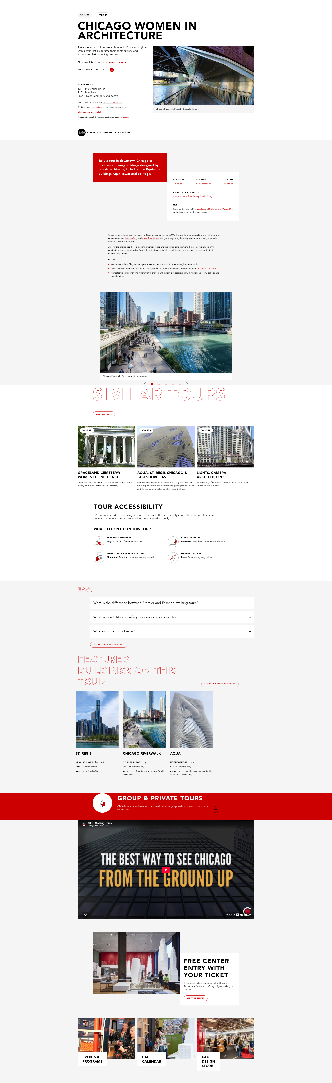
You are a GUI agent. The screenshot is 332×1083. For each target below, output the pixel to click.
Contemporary (180, 196)
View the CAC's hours (208, 268)
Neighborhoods (203, 183)
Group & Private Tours (112, 102)
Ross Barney (193, 196)
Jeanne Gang (131, 238)
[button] (112, 70)
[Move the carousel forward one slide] (186, 383)
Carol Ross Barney (150, 238)
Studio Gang (206, 196)
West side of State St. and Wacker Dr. (214, 209)
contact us (123, 117)
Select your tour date (91, 69)
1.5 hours (177, 183)
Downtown (228, 183)
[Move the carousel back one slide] (145, 383)
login (98, 107)
